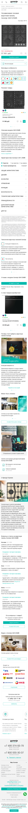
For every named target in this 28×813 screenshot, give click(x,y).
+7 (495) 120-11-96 (14, 698)
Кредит (3, 772)
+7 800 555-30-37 (14, 752)
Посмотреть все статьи (14, 422)
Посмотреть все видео (14, 659)
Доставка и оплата (6, 767)
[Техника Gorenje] (14, 2)
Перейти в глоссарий (14, 387)
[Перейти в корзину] (26, 2)
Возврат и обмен (21, 770)
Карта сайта (14, 797)
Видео (18, 774)
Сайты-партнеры (21, 776)
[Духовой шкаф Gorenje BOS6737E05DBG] (14, 304)
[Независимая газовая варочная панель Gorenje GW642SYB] (14, 99)
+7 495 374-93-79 (14, 746)
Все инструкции (9, 63)
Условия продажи (6, 770)
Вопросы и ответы (21, 768)
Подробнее (14, 687)
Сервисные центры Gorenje (8, 774)
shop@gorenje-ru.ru (14, 782)
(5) (25, 317)
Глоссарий (19, 767)
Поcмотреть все (14, 626)
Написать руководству (14, 789)
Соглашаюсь (14, 810)
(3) (25, 112)
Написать (14, 704)
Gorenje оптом (5, 765)
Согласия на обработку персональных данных (16, 808)
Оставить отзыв (14, 283)
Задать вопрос (14, 622)
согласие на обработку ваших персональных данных (13, 806)
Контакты (3, 776)
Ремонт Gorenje (21, 772)
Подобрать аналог (14, 57)
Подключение (4, 768)
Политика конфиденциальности (14, 792)
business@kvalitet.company (14, 785)
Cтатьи (18, 765)
